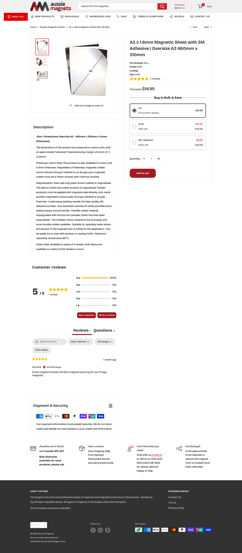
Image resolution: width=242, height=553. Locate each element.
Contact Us (202, 16)
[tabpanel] (74, 366)
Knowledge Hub (100, 16)
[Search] (162, 6)
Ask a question (86, 315)
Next (206, 27)
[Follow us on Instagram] (100, 530)
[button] (96, 278)
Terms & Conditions (150, 16)
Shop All (18, 16)
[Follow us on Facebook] (93, 530)
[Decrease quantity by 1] (144, 158)
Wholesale (72, 16)
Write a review (107, 315)
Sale (124, 16)
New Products (44, 16)
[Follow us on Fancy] (107, 530)
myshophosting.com (48, 537)
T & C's (172, 502)
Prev (195, 27)
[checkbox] (41, 350)
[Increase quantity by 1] (159, 158)
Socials (179, 16)
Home (33, 27)
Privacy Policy (176, 508)
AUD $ (35, 525)
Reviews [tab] (82, 330)
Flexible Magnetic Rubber (52, 27)
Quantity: (135, 158)
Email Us (157, 454)
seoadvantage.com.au (55, 541)
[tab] (104, 330)
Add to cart (142, 173)
